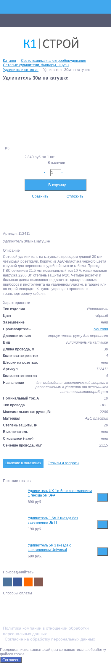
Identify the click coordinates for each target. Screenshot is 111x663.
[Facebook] (17, 582)
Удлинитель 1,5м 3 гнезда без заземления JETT (53, 520)
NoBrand (101, 329)
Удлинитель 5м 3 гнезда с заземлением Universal (49, 547)
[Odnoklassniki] (28, 582)
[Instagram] (38, 582)
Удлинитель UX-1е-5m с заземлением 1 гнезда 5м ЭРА (60, 493)
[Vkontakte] (7, 582)
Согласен (10, 660)
